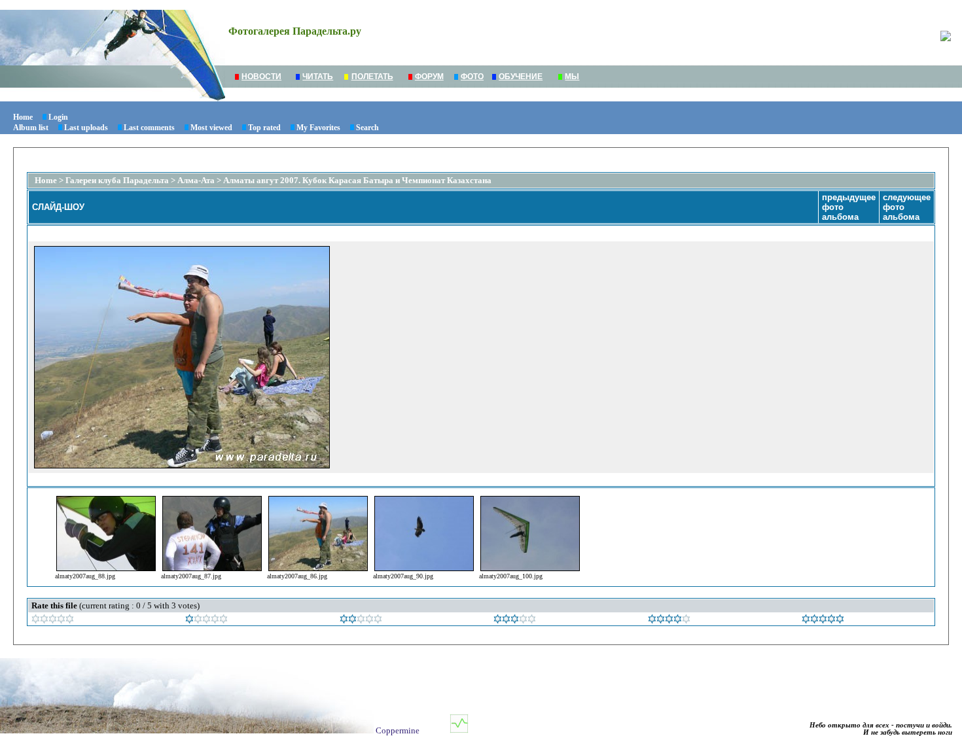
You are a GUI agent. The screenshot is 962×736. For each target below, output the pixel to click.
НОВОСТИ (261, 76)
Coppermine (397, 730)
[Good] (514, 620)
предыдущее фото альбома (849, 207)
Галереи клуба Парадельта (117, 180)
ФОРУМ (429, 76)
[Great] (823, 620)
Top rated (264, 127)
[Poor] (206, 620)
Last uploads (86, 127)
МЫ (572, 76)
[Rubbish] (52, 620)
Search (367, 127)
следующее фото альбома (907, 207)
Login (58, 117)
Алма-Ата (197, 180)
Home (23, 117)
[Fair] (361, 620)
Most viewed (211, 127)
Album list (30, 127)
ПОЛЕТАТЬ (372, 76)
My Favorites (318, 127)
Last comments (149, 127)
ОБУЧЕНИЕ (521, 76)
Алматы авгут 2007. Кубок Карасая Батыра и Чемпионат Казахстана (357, 180)
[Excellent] (669, 620)
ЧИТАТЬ (317, 76)
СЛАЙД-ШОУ (58, 207)
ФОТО (472, 76)
